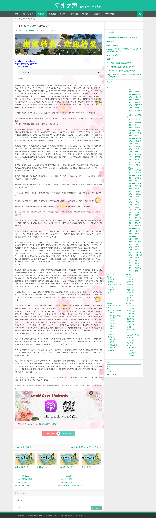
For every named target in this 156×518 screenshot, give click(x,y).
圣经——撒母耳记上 (135, 226)
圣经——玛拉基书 (135, 234)
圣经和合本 (110, 274)
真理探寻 (41, 14)
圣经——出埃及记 (135, 191)
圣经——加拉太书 (135, 97)
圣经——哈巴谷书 (135, 210)
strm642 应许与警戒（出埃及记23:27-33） (120, 63)
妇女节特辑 (131, 319)
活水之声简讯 (131, 287)
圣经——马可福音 (135, 162)
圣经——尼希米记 (135, 218)
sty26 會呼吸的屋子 (24, 476)
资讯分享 (130, 298)
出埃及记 (113, 318)
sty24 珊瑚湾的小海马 (25, 479)
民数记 (112, 326)
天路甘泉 (130, 284)
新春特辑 (130, 327)
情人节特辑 (131, 324)
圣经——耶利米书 (135, 252)
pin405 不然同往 (111, 41)
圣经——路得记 (134, 263)
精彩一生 (132, 355)
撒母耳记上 (113, 323)
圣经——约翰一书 (135, 138)
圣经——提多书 (134, 125)
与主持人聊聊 (110, 14)
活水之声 (31, 424)
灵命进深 (52, 14)
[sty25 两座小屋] (47, 458)
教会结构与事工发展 (114, 284)
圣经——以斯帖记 (135, 170)
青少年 (129, 345)
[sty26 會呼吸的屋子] (25, 458)
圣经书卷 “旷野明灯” (114, 310)
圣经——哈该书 (134, 212)
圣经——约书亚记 (135, 241)
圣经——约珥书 (134, 249)
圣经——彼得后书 (135, 122)
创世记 (112, 320)
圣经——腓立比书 (135, 154)
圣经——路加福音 (135, 157)
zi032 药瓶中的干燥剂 (24, 447)
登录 (108, 366)
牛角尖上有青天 (113, 345)
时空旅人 (111, 337)
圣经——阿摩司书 (135, 268)
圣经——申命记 (134, 236)
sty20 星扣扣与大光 (24, 485)
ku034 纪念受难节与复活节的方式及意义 (85, 447)
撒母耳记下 (113, 342)
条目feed (110, 369)
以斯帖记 (113, 339)
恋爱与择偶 (132, 353)
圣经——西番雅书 (135, 257)
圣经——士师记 (134, 215)
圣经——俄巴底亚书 (135, 188)
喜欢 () (51, 433)
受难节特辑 (131, 311)
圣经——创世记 (134, 199)
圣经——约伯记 (134, 244)
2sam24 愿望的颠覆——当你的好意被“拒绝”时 (121, 37)
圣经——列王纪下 (135, 196)
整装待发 (63, 14)
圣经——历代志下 (135, 207)
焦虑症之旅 (131, 290)
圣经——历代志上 (135, 204)
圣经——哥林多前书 (135, 102)
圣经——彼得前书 (135, 120)
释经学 (110, 292)
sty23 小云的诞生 (66, 479)
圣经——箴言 (133, 239)
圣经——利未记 (134, 202)
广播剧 (131, 350)
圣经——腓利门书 (135, 151)
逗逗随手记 (131, 300)
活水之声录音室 (33, 31)
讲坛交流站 (111, 347)
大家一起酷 (132, 347)
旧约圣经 (130, 168)
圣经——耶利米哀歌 (135, 255)
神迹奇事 (111, 290)
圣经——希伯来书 (135, 107)
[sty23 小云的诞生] (91, 458)
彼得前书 (113, 312)
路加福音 (113, 328)
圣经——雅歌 (133, 271)
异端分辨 (111, 282)
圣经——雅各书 (134, 159)
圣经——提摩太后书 (135, 130)
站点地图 (40, 515)
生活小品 (130, 292)
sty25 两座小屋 (66, 476)
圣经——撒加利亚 (135, 223)
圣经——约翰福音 (135, 146)
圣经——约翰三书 (135, 141)
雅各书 (112, 331)
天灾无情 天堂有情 (133, 335)
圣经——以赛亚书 (135, 178)
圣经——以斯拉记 (135, 173)
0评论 (54, 31)
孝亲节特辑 (131, 321)
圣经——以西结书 (135, 175)
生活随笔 (130, 295)
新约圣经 (130, 89)
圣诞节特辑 (131, 314)
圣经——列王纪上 (135, 194)
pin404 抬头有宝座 (112, 55)
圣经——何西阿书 (135, 186)
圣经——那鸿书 (134, 265)
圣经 (127, 87)
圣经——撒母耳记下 (135, 228)
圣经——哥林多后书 (135, 105)
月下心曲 (130, 337)
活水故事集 (131, 340)
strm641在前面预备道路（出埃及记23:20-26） (121, 67)
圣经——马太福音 (135, 165)
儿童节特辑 (131, 308)
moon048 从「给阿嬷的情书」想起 (72, 485)
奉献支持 (96, 14)
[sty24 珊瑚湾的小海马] (69, 458)
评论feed (110, 371)
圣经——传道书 (134, 181)
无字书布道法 (112, 287)
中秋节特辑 (131, 306)
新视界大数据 (77, 515)
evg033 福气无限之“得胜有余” (32, 26)
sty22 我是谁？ (23, 482)
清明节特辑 (131, 329)
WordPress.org (112, 374)
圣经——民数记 (134, 231)
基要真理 (111, 279)
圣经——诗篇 (133, 260)
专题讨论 (130, 279)
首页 (16, 14)
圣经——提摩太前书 (135, 128)
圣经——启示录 (134, 99)
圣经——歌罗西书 (135, 133)
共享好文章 (131, 282)
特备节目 (74, 14)
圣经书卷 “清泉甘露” (114, 316)
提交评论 (97, 508)
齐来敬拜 (111, 350)
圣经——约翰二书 (135, 143)
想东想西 (111, 334)
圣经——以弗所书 (135, 92)
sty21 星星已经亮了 (67, 482)
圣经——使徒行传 (135, 94)
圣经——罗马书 (134, 149)
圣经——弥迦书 (134, 220)
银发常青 (130, 343)
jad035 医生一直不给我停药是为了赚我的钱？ (121, 71)
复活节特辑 (131, 316)
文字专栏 (85, 14)
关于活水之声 (28, 14)
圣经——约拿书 (134, 247)
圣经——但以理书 (135, 183)
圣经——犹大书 (134, 135)
